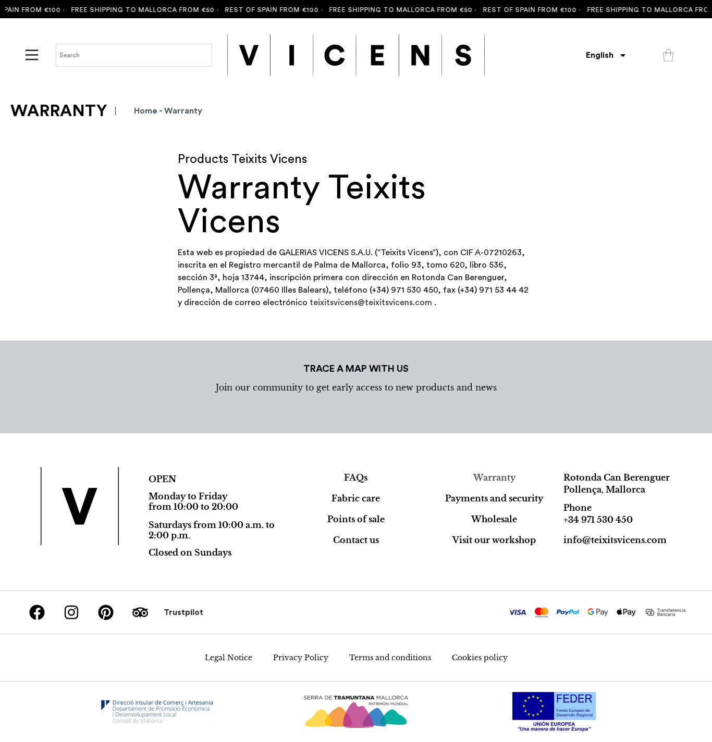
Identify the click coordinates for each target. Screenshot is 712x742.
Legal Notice (228, 657)
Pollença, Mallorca (604, 489)
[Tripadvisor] (140, 612)
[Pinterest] (106, 612)
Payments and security (494, 498)
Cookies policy (480, 657)
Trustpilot (183, 612)
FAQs (355, 477)
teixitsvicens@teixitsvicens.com (371, 302)
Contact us (356, 540)
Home (145, 111)
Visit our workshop (494, 540)
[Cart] (668, 55)
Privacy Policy (300, 657)
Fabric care (356, 498)
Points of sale (356, 519)
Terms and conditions (390, 657)
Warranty (494, 477)
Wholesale (494, 519)
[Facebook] (37, 612)
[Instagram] (71, 612)
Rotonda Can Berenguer (616, 477)
